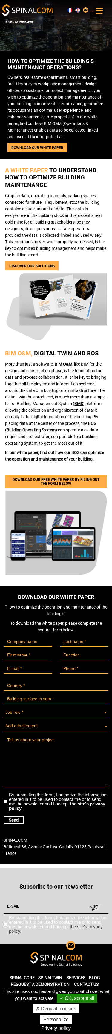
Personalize (56, 1019)
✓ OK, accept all (77, 998)
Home (8, 22)
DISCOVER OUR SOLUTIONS (32, 266)
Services (76, 977)
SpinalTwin (50, 977)
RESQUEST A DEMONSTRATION (40, 984)
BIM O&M (63, 364)
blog (94, 977)
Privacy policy (56, 1028)
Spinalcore (22, 977)
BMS (78, 403)
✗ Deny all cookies (56, 1008)
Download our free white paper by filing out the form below (56, 482)
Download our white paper (37, 148)
